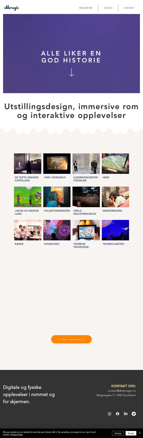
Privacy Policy (17, 434)
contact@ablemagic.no (122, 390)
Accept (131, 433)
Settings (117, 433)
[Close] (139, 433)
